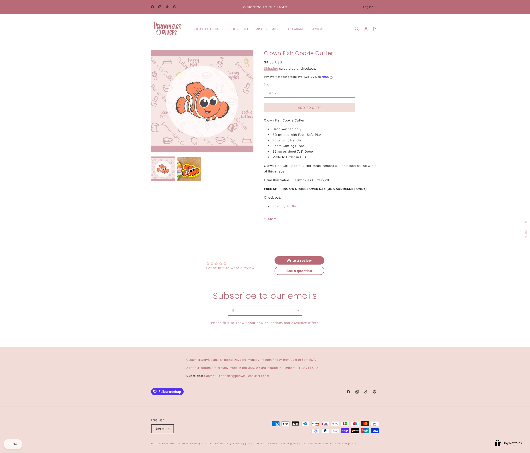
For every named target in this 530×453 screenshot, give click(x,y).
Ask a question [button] (299, 271)
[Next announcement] (309, 7)
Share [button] (272, 219)
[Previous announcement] (220, 7)
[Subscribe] (297, 311)
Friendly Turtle (284, 206)
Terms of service (267, 443)
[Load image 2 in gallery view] (189, 169)
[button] (207, 29)
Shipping (271, 68)
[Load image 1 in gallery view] (163, 169)
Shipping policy (290, 443)
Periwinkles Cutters (174, 443)
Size (267, 84)
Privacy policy (244, 443)
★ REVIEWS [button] (526, 230)
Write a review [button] (299, 260)
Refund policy (223, 443)
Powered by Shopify (198, 443)
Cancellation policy (344, 443)
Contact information (316, 443)
